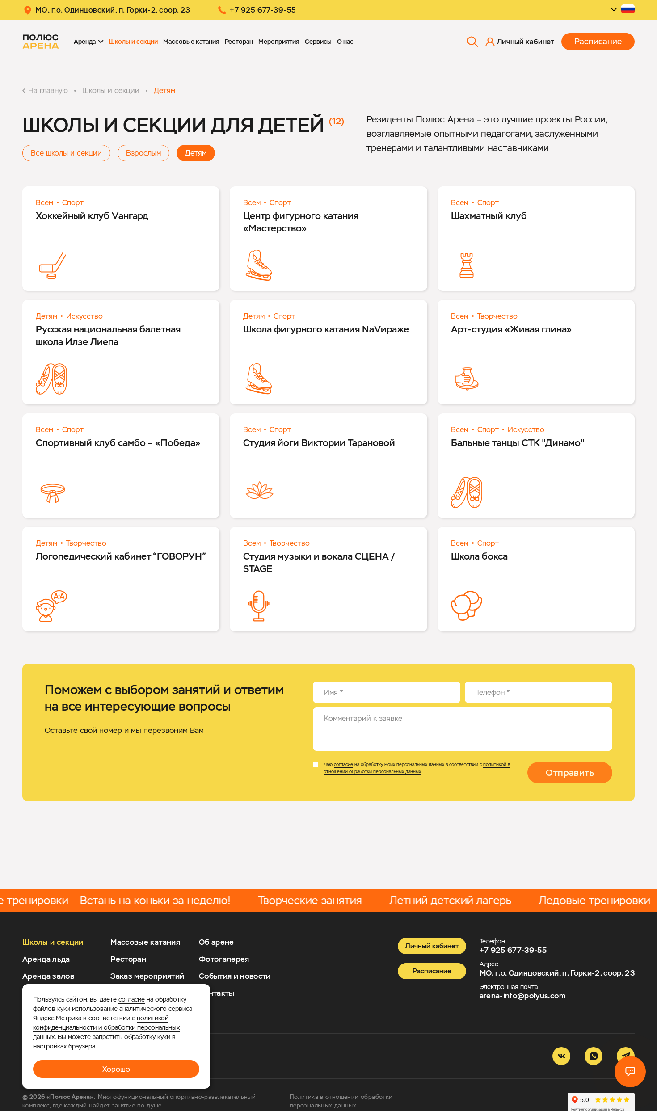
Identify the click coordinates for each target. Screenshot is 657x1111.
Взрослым (143, 153)
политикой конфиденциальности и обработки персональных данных (106, 1027)
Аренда (85, 41)
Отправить (570, 773)
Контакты (217, 993)
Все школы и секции (66, 153)
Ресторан (239, 41)
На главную (48, 90)
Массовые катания (191, 41)
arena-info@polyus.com (522, 996)
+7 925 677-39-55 (513, 950)
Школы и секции (133, 41)
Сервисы (318, 41)
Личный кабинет (432, 946)
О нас (345, 41)
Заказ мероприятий (147, 976)
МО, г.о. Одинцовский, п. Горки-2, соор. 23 (557, 973)
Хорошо (116, 1069)
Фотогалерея (224, 959)
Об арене (216, 942)
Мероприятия (278, 41)
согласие (343, 764)
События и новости (235, 976)
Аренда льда (46, 959)
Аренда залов (48, 976)
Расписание (598, 41)
